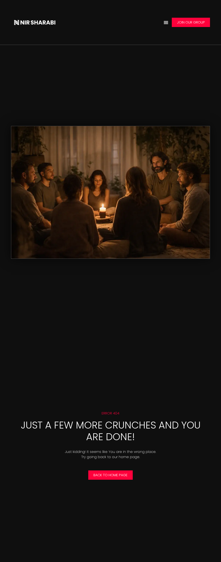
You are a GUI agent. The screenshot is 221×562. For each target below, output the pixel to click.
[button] (166, 22)
